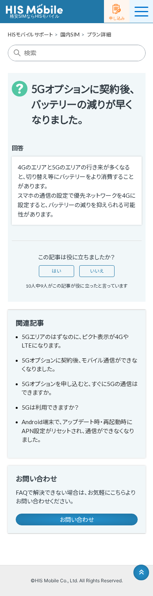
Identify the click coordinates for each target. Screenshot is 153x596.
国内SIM (70, 34)
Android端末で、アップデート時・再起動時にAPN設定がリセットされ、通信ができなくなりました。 (78, 430)
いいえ (97, 271)
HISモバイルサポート (30, 34)
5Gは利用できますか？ (50, 407)
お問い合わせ (77, 519)
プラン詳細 (99, 34)
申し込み (117, 18)
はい (56, 271)
